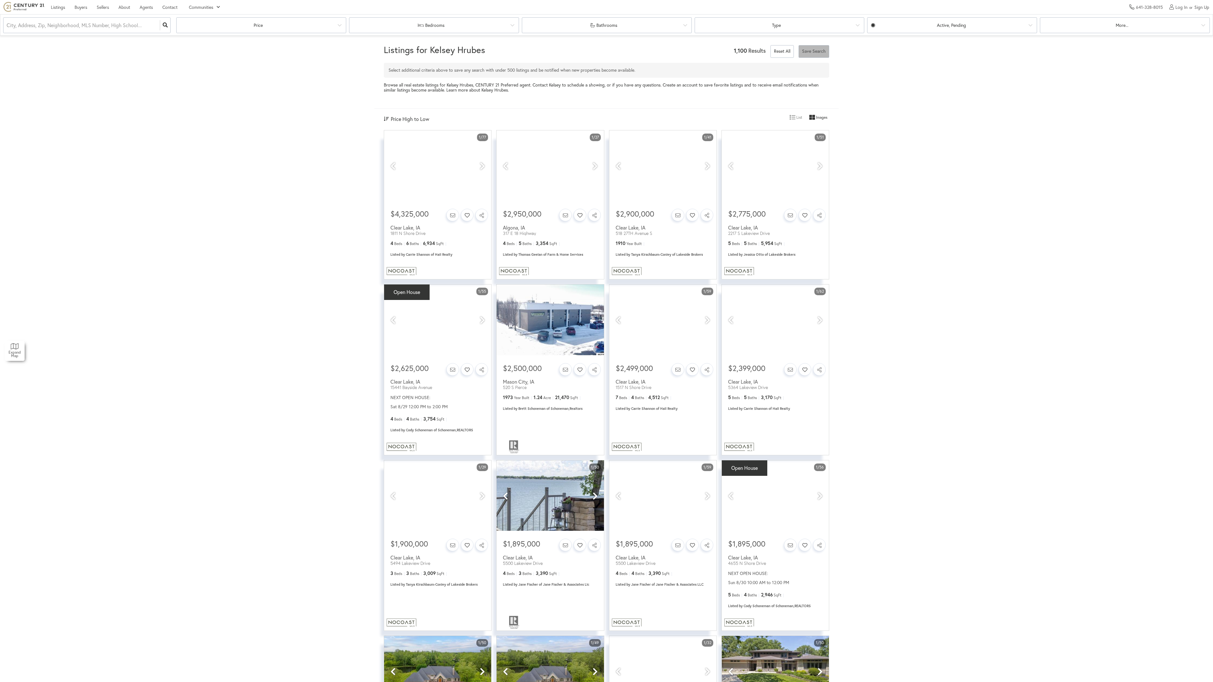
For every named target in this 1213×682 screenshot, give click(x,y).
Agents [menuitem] (146, 7)
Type (776, 25)
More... (1122, 25)
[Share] (481, 215)
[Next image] (482, 166)
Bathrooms (606, 25)
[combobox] (7, 25)
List (798, 117)
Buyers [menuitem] (81, 7)
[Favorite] (467, 215)
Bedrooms (434, 25)
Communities (201, 7)
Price (258, 25)
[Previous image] (393, 166)
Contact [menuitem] (170, 7)
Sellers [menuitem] (103, 7)
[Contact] (452, 215)
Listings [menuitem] (58, 7)
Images (821, 117)
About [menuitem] (124, 7)
